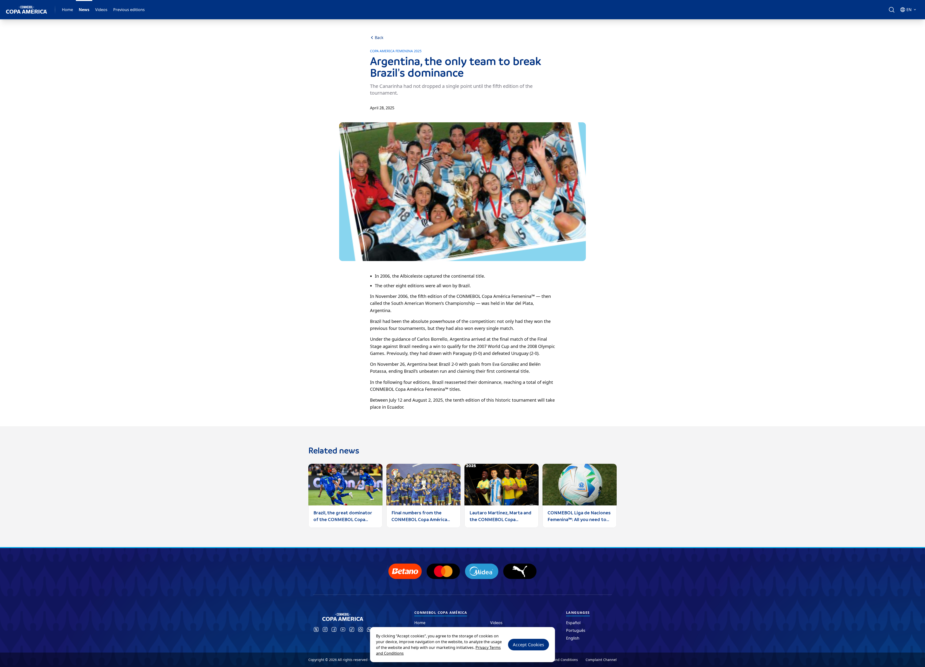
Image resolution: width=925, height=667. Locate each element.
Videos (101, 9)
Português (575, 630)
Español (573, 622)
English (572, 638)
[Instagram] (325, 629)
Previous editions (129, 9)
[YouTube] (343, 629)
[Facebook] (334, 629)
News (84, 9)
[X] (316, 629)
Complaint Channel (601, 659)
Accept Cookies (528, 644)
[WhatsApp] (369, 629)
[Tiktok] (352, 629)
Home (67, 9)
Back (379, 37)
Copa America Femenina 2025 (396, 51)
